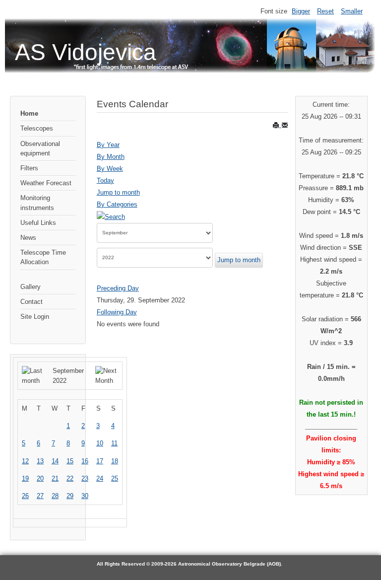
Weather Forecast (45, 183)
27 (40, 496)
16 (84, 461)
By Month (111, 156)
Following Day (117, 312)
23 (84, 478)
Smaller (352, 11)
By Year (108, 144)
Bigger (301, 11)
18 (114, 461)
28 (55, 496)
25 (114, 478)
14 (55, 461)
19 (25, 478)
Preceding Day (118, 288)
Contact (31, 301)
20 (40, 478)
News (28, 237)
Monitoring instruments (37, 202)
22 (69, 478)
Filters (29, 168)
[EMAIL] (284, 125)
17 (99, 461)
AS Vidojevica (85, 52)
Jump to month (118, 192)
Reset (325, 11)
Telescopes (36, 128)
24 (99, 478)
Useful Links (38, 222)
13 (40, 461)
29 (69, 496)
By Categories (117, 204)
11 (114, 443)
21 (55, 478)
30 (84, 496)
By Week (110, 168)
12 (25, 461)
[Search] (111, 216)
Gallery (30, 286)
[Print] (276, 125)
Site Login (34, 316)
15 (69, 461)
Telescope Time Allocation (43, 257)
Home (29, 113)
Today (105, 180)
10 (99, 443)
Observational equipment (40, 148)
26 (25, 496)
